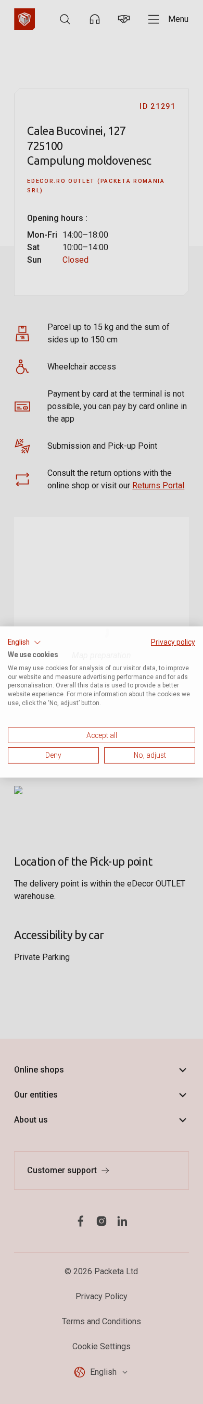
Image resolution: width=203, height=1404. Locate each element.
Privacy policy (173, 642)
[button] (24, 642)
